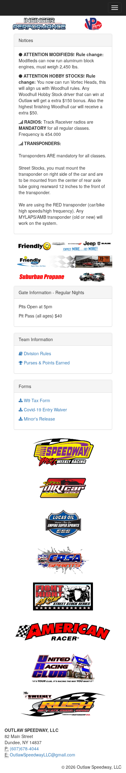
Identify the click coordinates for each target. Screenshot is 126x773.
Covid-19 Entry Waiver (45, 409)
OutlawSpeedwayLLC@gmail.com (42, 755)
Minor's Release (39, 419)
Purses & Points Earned (46, 363)
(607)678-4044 (24, 748)
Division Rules (37, 353)
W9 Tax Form (36, 400)
